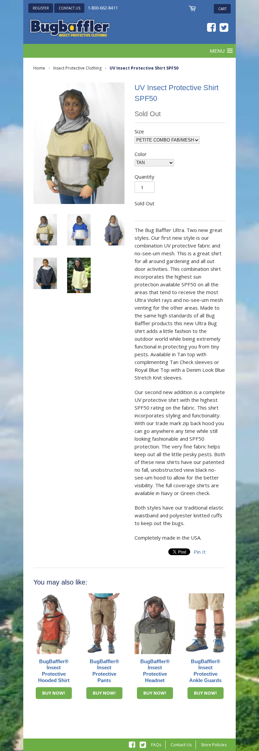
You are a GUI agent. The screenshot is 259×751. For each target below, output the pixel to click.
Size (139, 131)
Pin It (200, 551)
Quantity (144, 176)
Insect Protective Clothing (77, 68)
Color (141, 154)
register (41, 8)
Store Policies (214, 745)
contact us (69, 8)
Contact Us (181, 745)
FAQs (156, 745)
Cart (222, 8)
